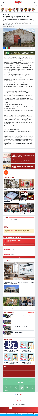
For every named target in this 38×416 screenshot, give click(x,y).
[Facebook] (15, 394)
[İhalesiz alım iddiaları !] (26, 195)
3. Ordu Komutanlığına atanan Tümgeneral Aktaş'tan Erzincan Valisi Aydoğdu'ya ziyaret (26, 189)
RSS (10, 408)
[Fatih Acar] (6, 172)
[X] (17, 394)
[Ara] (34, 2)
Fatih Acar (11, 171)
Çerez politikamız (28, 414)
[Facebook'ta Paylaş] (4, 48)
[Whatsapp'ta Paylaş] (7, 48)
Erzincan (5, 307)
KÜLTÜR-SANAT (17, 5)
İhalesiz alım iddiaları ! (23, 200)
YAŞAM (12, 5)
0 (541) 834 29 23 (7, 249)
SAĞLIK (22, 5)
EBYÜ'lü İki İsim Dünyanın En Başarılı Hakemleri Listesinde (26, 309)
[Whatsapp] (22, 394)
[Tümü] (33, 339)
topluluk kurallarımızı (12, 230)
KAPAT (34, 414)
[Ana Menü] (3, 2)
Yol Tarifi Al (12, 249)
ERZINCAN (7, 5)
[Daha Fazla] (9, 48)
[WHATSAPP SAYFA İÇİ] (20, 52)
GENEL (8, 14)
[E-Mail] (9, 174)
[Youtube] (21, 394)
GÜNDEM (2, 5)
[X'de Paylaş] (5, 48)
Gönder (5, 227)
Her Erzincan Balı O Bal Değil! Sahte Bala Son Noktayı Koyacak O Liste (10, 309)
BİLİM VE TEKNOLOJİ (29, 5)
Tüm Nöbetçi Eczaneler (19, 257)
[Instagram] (19, 394)
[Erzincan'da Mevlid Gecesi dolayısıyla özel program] (11, 207)
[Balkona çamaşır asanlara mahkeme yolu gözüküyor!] (11, 183)
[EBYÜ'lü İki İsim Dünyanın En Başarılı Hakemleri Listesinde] (27, 301)
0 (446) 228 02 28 (7, 254)
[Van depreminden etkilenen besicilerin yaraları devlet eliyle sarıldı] (19, 37)
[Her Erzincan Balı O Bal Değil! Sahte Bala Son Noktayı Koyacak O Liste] (11, 301)
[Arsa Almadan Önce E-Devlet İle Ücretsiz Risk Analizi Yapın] (11, 195)
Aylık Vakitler (6, 390)
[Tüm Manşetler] (33, 260)
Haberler (4, 14)
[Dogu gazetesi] (18, 2)
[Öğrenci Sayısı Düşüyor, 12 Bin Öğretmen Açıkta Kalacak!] (26, 207)
